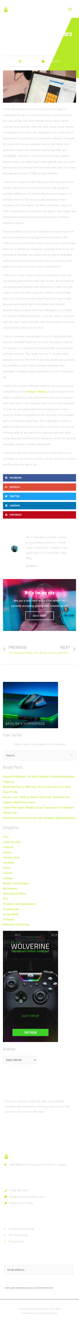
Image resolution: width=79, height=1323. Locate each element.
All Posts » (31, 566)
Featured (8, 847)
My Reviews (10, 888)
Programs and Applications (19, 904)
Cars (6, 837)
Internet (7, 873)
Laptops (8, 878)
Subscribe (39, 1282)
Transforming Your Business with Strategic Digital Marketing (39, 818)
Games (7, 852)
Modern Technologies (16, 883)
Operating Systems (14, 893)
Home (6, 867)
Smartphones (11, 909)
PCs (5, 898)
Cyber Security (11, 842)
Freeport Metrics (37, 391)
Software (8, 919)
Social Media (10, 914)
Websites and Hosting (16, 924)
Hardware (9, 862)
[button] (15, 1125)
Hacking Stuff (11, 857)
